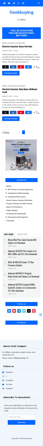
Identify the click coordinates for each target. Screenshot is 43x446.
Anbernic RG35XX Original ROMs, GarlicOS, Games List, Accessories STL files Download (22, 287)
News (4, 43)
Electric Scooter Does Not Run (17, 46)
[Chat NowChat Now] (40, 314)
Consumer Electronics (17, 197)
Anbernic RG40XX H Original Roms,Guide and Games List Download (23, 275)
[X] (18, 3)
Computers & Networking (18, 193)
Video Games (12, 210)
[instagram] (23, 3)
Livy (17, 50)
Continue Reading (10, 73)
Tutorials (10, 221)
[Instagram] (14, 3)
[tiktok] (24, 311)
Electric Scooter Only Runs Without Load (19, 91)
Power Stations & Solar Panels (19, 204)
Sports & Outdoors (16, 43)
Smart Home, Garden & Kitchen (19, 200)
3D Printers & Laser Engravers (20, 189)
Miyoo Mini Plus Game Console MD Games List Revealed (22, 241)
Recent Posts (23, 234)
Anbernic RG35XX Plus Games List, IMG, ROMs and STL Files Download (22, 252)
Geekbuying (21, 12)
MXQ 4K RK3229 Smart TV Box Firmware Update (21, 264)
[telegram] (19, 311)
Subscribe (21, 422)
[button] (21, 20)
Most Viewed (8, 234)
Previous (6, 132)
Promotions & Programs (18, 217)
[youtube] (9, 3)
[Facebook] (4, 3)
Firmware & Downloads (16, 214)
